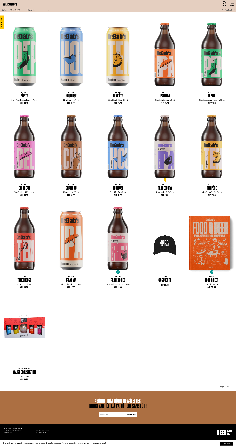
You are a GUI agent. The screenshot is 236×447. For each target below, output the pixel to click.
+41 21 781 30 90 (41, 432)
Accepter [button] (227, 443)
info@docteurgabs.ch (43, 431)
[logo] (10, 4)
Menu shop (2, 21)
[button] (18, 10)
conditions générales (50, 443)
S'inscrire (132, 414)
